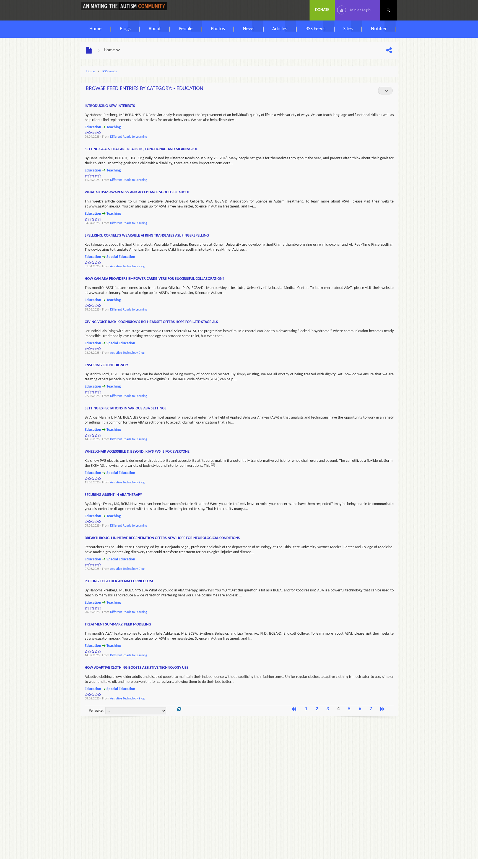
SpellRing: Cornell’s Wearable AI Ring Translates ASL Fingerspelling (147, 236)
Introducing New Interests (110, 106)
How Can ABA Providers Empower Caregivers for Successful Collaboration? (154, 279)
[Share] (389, 50)
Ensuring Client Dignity (106, 365)
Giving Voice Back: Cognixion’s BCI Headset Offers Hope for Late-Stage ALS (151, 322)
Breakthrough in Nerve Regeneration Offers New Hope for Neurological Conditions (162, 538)
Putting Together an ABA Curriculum (119, 581)
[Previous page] (294, 709)
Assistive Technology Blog (127, 266)
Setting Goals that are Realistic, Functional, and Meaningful (141, 149)
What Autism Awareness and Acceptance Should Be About (137, 192)
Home (110, 50)
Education (93, 127)
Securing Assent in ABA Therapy (113, 495)
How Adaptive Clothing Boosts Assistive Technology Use (136, 668)
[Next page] (383, 709)
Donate (322, 10)
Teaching (113, 127)
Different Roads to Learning (128, 137)
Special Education (120, 257)
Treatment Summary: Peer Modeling (118, 624)
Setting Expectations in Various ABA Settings (126, 408)
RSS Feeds (109, 71)
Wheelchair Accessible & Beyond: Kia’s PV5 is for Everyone (137, 452)
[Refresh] (179, 709)
